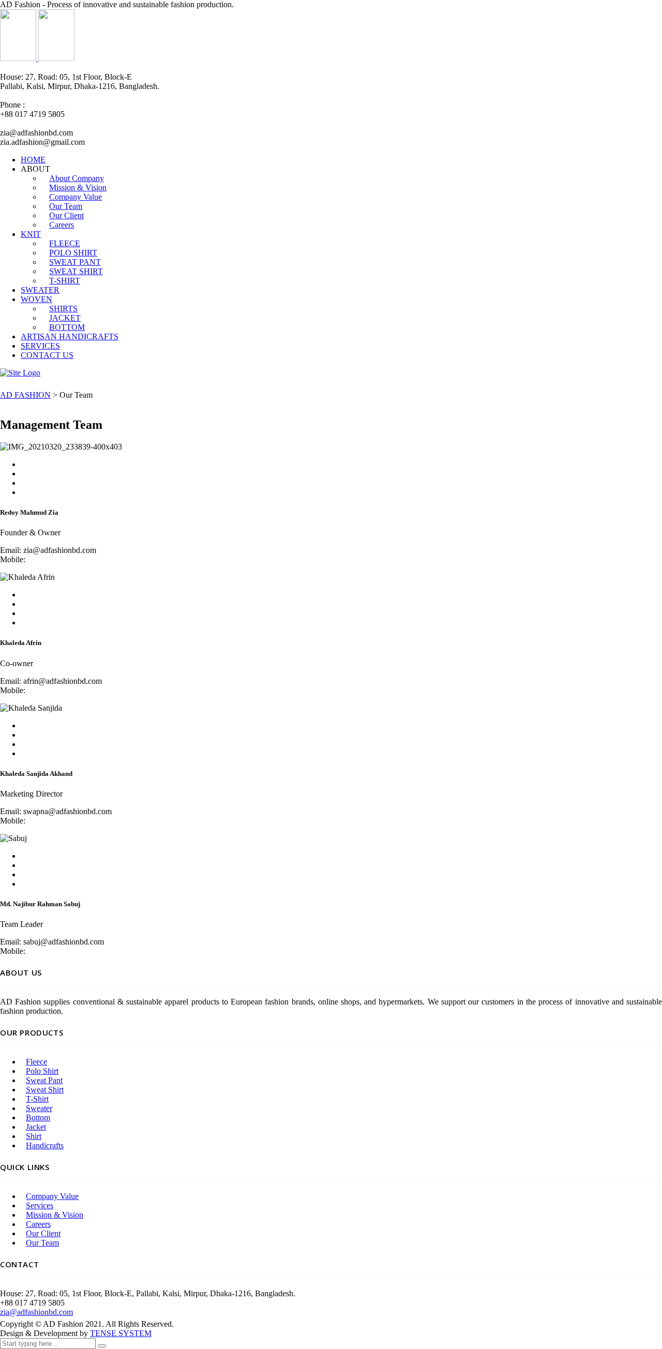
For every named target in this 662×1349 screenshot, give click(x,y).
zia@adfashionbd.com (36, 1312)
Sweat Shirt (45, 1089)
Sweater (39, 1108)
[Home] (20, 372)
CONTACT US (47, 355)
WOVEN (36, 299)
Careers (61, 224)
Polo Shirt (42, 1071)
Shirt (33, 1136)
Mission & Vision (54, 1214)
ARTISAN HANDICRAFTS (69, 336)
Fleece (36, 1061)
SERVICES (40, 345)
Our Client (43, 1233)
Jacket (36, 1126)
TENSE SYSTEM (121, 1333)
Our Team (42, 1242)
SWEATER (40, 290)
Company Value (52, 1196)
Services (39, 1205)
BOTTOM (67, 327)
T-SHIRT (64, 280)
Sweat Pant (44, 1080)
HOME (33, 159)
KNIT (31, 234)
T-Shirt (37, 1099)
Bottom (38, 1117)
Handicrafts (45, 1145)
